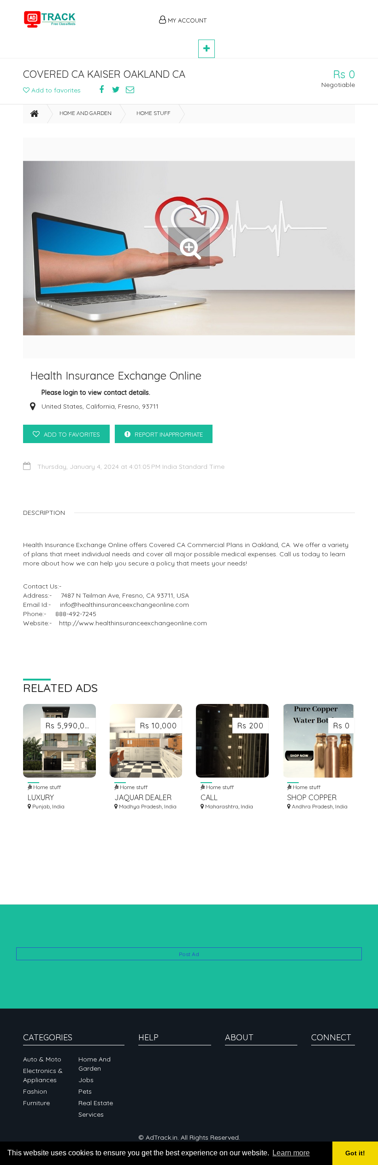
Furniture (36, 1103)
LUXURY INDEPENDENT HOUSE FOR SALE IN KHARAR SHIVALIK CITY (57, 797)
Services (91, 1114)
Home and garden (85, 113)
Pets (85, 1091)
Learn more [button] (291, 1153)
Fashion (35, 1091)
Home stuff (153, 113)
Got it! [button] (355, 1153)
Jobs (86, 1080)
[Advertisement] (286, 15)
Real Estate (95, 1103)
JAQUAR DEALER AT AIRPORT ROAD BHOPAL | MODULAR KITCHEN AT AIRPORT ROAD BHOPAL (145, 797)
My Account (186, 20)
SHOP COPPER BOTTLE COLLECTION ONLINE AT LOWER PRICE (318, 797)
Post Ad (189, 954)
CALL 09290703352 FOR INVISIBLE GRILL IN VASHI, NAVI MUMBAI (231, 797)
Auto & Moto (42, 1059)
